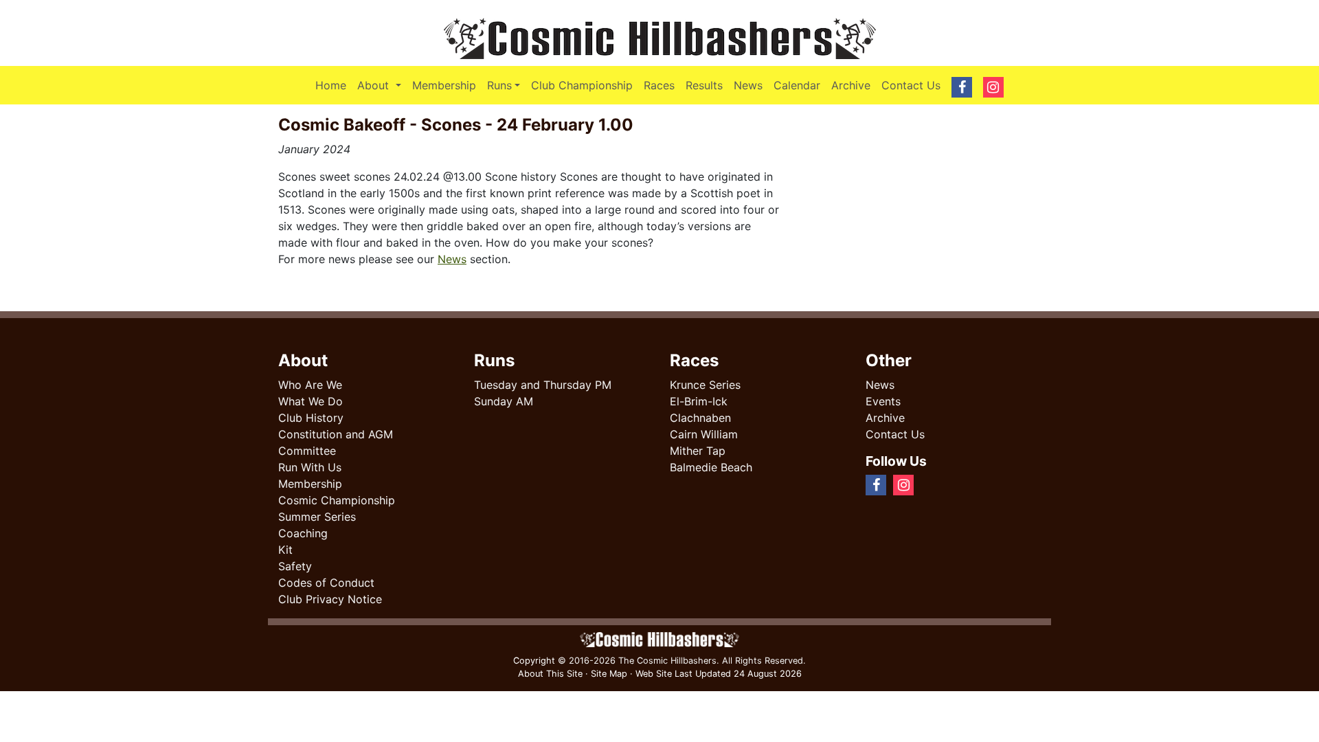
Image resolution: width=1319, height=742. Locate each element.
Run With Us (309, 467)
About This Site (550, 673)
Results (704, 85)
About (381, 85)
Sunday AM (503, 401)
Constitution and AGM (335, 434)
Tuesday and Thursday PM (542, 385)
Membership (444, 85)
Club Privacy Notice (330, 599)
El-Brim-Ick (699, 401)
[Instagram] (937, 484)
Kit (285, 549)
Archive (850, 85)
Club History (310, 418)
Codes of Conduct (326, 582)
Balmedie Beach (711, 467)
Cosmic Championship (336, 500)
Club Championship (582, 85)
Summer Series (317, 517)
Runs (499, 85)
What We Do (310, 401)
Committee (307, 451)
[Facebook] (926, 484)
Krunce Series (705, 385)
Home (330, 85)
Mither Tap (697, 451)
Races (659, 85)
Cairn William (704, 434)
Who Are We (310, 385)
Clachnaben (700, 418)
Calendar (797, 85)
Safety (295, 566)
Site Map (609, 673)
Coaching (303, 533)
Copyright (534, 660)
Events (883, 401)
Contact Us (910, 85)
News (748, 85)
